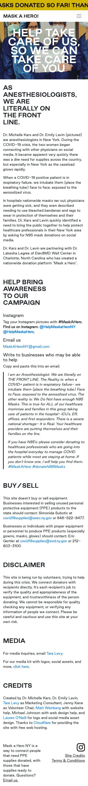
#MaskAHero (19, 466)
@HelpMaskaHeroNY (57, 327)
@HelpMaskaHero (18, 332)
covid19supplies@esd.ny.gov (43, 541)
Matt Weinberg (48, 708)
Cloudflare (42, 723)
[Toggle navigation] (79, 16)
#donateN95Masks (48, 466)
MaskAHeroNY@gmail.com (26, 346)
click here (21, 666)
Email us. (10, 780)
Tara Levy (54, 653)
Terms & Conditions (68, 760)
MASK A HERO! (20, 16)
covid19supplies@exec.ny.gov (27, 518)
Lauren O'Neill (14, 718)
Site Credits (75, 755)
